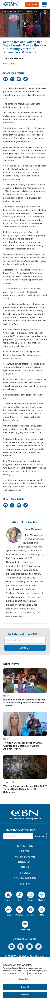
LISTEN (25, 883)
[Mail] (19, 79)
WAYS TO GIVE (25, 857)
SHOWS (25, 873)
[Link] (25, 79)
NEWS (25, 867)
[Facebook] (5, 79)
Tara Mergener (13, 58)
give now (32, 4)
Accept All (25, 995)
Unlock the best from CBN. (20, 634)
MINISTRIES (25, 846)
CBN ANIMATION (25, 878)
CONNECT (25, 862)
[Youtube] (11, 946)
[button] (43, 4)
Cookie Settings (25, 979)
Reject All (25, 987)
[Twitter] (12, 79)
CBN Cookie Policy (35, 973)
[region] (25, 978)
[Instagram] (29, 946)
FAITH (25, 851)
